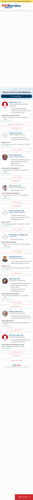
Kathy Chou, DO (14, 102)
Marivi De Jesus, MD (16, 335)
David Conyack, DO (16, 311)
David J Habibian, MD (16, 211)
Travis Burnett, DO (15, 133)
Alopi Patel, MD (14, 279)
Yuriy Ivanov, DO (15, 186)
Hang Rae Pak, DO (15, 257)
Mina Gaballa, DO (15, 155)
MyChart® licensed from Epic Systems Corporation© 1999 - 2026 (16, 366)
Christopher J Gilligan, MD (18, 235)
